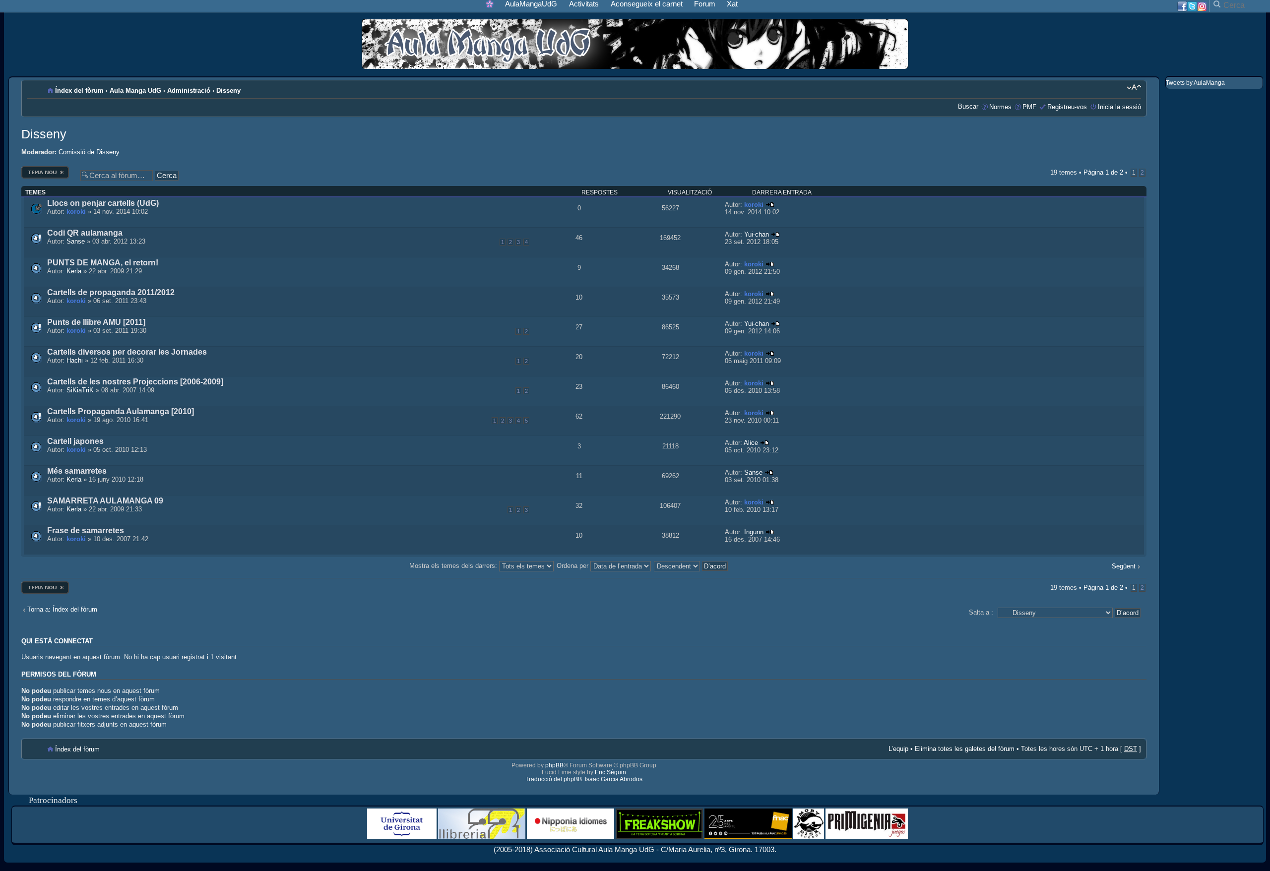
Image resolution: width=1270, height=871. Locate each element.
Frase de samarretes (85, 530)
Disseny (228, 90)
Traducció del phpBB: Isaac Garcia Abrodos (583, 779)
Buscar (968, 106)
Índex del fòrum (79, 90)
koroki (76, 211)
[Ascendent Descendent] (691, 565)
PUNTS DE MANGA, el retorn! (102, 262)
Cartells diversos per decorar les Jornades (127, 352)
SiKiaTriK (80, 390)
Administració (188, 90)
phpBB (554, 765)
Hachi (74, 360)
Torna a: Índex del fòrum (62, 609)
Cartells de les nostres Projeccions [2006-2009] (135, 381)
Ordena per (573, 565)
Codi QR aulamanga (85, 233)
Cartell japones (75, 441)
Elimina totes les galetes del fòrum (965, 748)
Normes (1000, 107)
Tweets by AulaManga (1195, 82)
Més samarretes (77, 471)
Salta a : (981, 612)
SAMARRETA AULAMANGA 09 (105, 501)
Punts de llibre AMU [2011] (96, 322)
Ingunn (753, 532)
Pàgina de (1103, 172)
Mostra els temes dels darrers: (454, 565)
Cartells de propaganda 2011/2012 (111, 292)
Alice (751, 442)
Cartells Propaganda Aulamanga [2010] (120, 411)
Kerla (73, 271)
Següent (1124, 566)
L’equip (898, 748)
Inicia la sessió (1119, 107)
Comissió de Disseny (89, 152)
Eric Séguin (610, 772)
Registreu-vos (1067, 107)
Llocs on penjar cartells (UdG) (103, 203)
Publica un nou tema (45, 169)
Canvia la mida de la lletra (1134, 87)
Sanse (75, 241)
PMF (1029, 107)
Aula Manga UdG (135, 90)
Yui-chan (756, 234)
